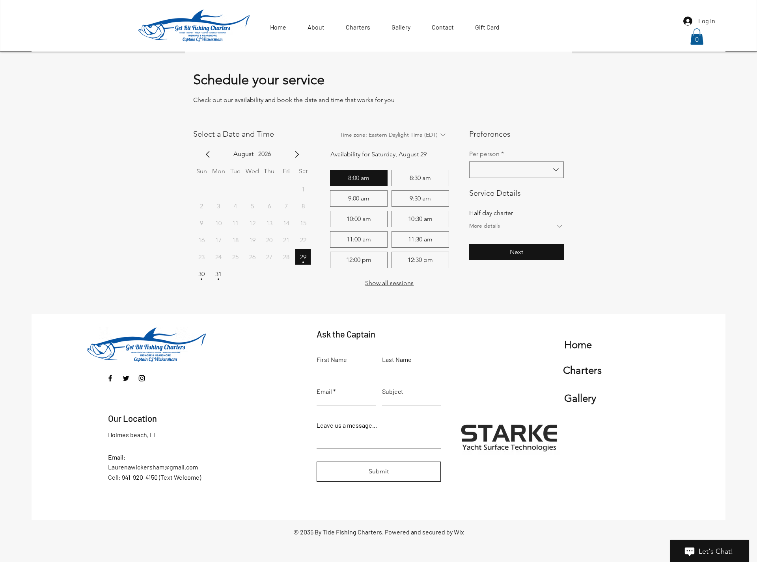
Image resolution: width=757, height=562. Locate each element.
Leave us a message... (347, 425)
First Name (332, 359)
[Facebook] (110, 378)
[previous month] (208, 154)
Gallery (580, 398)
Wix (459, 532)
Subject (392, 391)
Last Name (397, 359)
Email (324, 391)
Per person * (486, 154)
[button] (697, 36)
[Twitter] (126, 378)
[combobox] (516, 169)
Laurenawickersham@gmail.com (153, 467)
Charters (582, 370)
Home (578, 345)
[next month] (297, 154)
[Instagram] (142, 378)
